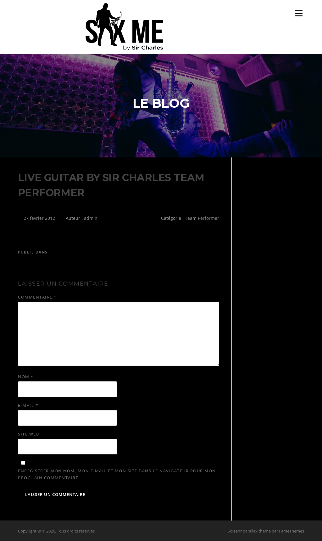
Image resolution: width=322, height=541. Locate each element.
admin (90, 218)
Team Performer (202, 218)
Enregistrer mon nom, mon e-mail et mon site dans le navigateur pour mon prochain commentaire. (117, 474)
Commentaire (37, 297)
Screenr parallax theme (249, 531)
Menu (298, 13)
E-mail (28, 405)
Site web (28, 434)
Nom (26, 376)
